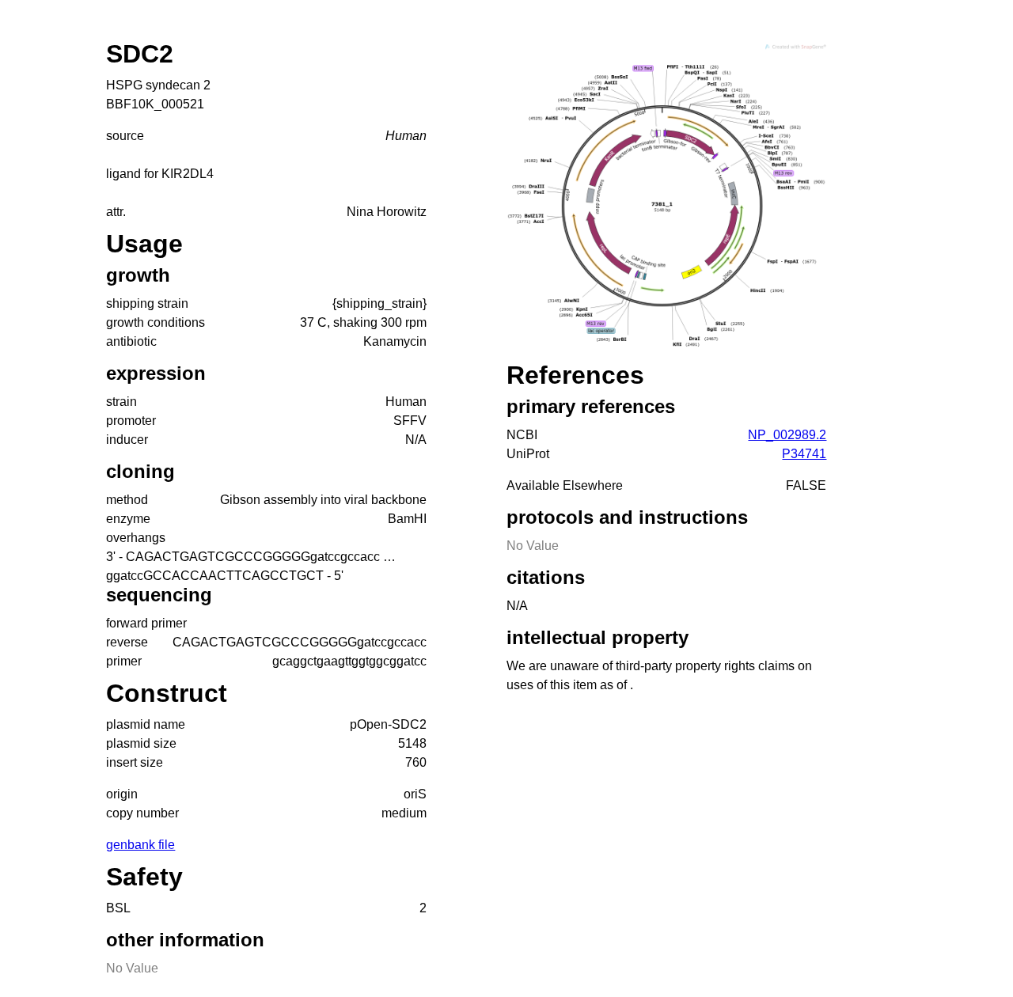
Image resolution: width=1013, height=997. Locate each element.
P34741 (804, 454)
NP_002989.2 (787, 435)
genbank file (140, 844)
